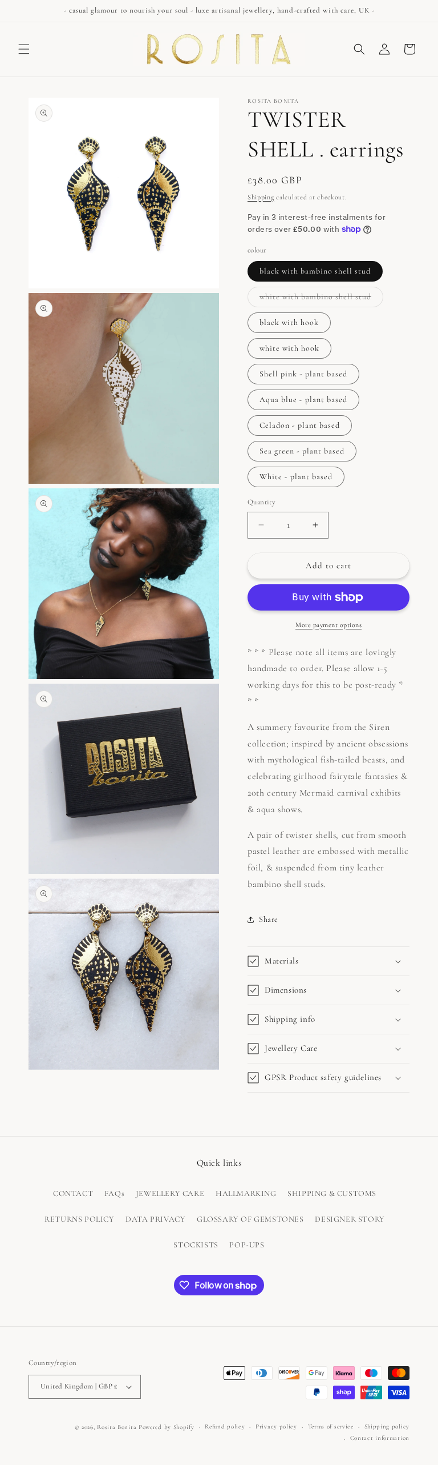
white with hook (289, 348)
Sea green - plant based (301, 451)
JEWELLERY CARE (170, 1193)
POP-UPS (246, 1245)
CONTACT (73, 1193)
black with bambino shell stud (315, 271)
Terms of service (331, 1426)
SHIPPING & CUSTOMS (331, 1193)
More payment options (328, 625)
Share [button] (268, 919)
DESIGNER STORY (349, 1219)
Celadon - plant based (299, 425)
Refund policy (225, 1426)
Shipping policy (387, 1426)
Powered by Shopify (166, 1427)
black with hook (289, 322)
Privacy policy (276, 1426)
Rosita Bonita (116, 1427)
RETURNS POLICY (79, 1219)
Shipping (261, 197)
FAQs (114, 1193)
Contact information (379, 1438)
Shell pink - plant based (303, 374)
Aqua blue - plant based (303, 399)
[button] (23, 49)
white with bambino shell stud (321, 299)
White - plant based (295, 476)
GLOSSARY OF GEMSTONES (250, 1219)
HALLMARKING (246, 1193)
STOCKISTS (195, 1245)
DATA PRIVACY (155, 1219)
